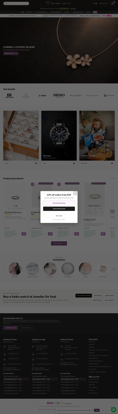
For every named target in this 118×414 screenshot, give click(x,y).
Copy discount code (59, 209)
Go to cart (59, 216)
